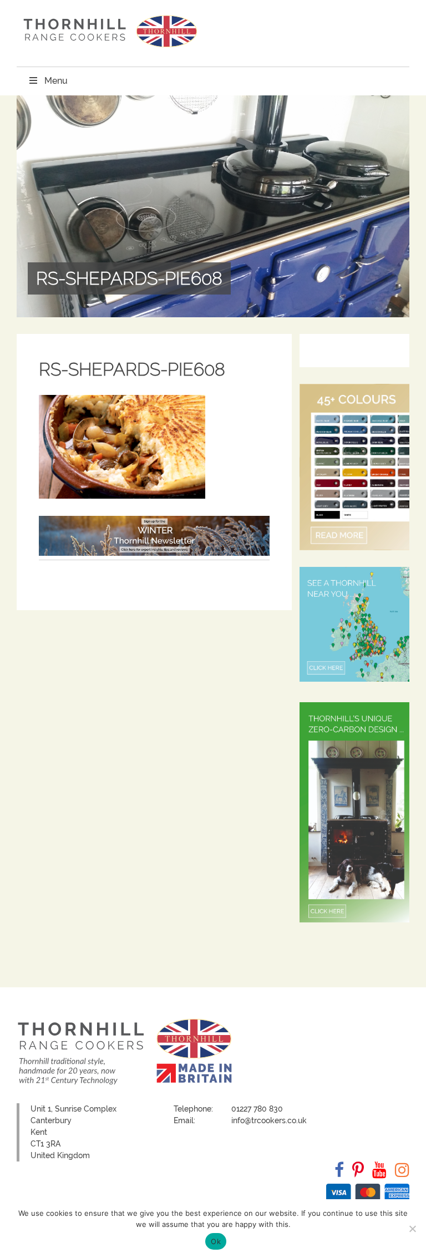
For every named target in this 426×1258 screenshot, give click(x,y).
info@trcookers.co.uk (269, 1120)
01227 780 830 (257, 1108)
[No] (412, 1228)
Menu (56, 80)
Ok (216, 1241)
